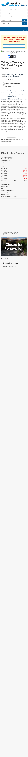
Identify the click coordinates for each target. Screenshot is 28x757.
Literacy (10, 141)
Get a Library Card (14, 13)
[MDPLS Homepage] (14, 4)
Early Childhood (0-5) (11, 137)
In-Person (21, 139)
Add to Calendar (9, 79)
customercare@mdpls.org (7, 157)
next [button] (25, 180)
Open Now (14, 16)
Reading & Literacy (15, 139)
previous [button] (4, 180)
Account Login (14, 10)
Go (24, 20)
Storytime (9, 139)
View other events (14, 46)
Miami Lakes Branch (13, 83)
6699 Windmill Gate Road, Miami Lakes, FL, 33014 (11, 233)
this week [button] (14, 180)
